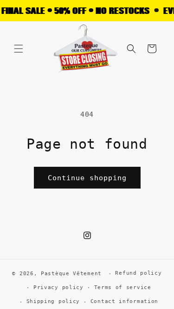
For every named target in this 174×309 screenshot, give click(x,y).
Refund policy (138, 273)
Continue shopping (87, 178)
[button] (18, 48)
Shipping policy (53, 301)
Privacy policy (58, 287)
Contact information (124, 301)
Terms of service (122, 287)
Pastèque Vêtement (71, 274)
